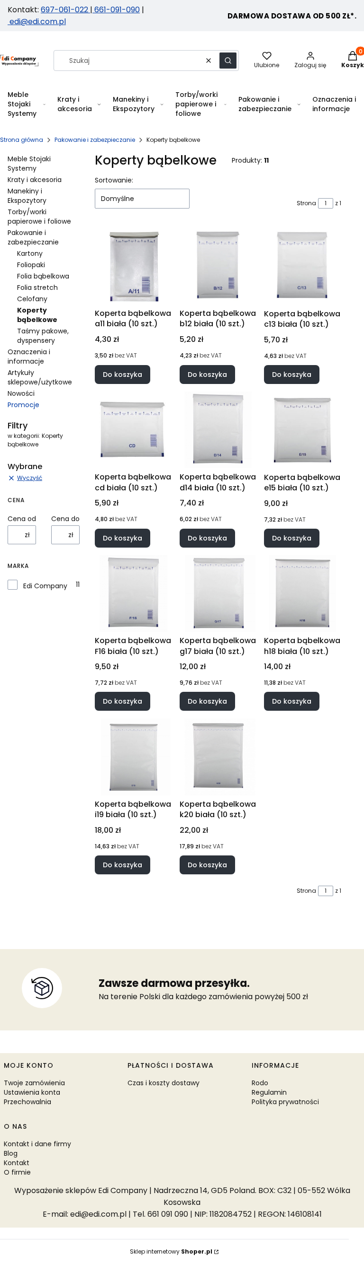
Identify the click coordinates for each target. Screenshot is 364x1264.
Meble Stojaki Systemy (29, 163)
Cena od (22, 518)
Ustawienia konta (32, 1092)
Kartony (30, 253)
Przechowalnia (27, 1102)
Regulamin (269, 1092)
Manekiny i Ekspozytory (27, 195)
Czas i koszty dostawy (163, 1083)
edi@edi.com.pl (37, 21)
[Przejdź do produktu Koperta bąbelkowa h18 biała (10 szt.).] (302, 593)
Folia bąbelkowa (43, 276)
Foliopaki (31, 265)
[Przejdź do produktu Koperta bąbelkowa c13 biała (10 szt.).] (302, 266)
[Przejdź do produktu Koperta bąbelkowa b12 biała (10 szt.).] (218, 265)
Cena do (65, 518)
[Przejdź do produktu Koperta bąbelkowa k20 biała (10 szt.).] (218, 756)
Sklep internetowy (171, 1251)
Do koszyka (122, 374)
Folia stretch (37, 287)
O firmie (17, 1172)
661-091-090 (117, 9)
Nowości (21, 393)
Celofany (32, 299)
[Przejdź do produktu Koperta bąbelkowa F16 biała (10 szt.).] (133, 593)
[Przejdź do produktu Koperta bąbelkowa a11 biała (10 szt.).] (133, 266)
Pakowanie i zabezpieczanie (95, 140)
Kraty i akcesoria (35, 179)
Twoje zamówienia (34, 1083)
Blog (11, 1153)
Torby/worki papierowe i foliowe (39, 216)
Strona (306, 203)
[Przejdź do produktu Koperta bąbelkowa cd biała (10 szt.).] (133, 430)
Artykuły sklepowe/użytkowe (40, 377)
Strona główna (21, 140)
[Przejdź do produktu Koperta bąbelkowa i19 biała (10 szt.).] (133, 756)
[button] (228, 60)
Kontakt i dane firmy (37, 1144)
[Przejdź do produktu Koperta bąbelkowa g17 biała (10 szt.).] (218, 593)
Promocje (23, 405)
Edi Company (45, 586)
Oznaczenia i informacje (29, 356)
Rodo (260, 1083)
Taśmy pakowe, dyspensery (43, 335)
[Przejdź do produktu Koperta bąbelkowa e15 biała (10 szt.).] (302, 430)
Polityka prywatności (285, 1102)
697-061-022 (65, 9)
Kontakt (16, 1163)
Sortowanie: (114, 180)
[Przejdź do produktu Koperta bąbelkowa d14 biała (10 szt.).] (218, 430)
